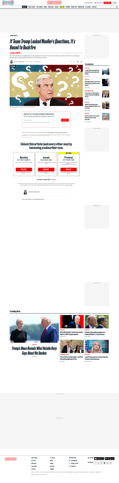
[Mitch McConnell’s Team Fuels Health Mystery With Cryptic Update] (105, 85)
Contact (37, 472)
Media (45, 7)
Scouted (94, 7)
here (43, 199)
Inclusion (75, 472)
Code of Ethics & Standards (66, 472)
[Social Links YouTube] (104, 463)
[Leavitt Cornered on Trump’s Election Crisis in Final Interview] (105, 120)
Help (52, 472)
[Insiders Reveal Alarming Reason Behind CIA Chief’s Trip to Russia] (105, 108)
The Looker (39, 7)
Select (24, 170)
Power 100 (74, 7)
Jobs (44, 472)
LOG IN (114, 2)
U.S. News (88, 7)
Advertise (48, 472)
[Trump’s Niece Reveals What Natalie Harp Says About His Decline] (105, 74)
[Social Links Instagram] (101, 463)
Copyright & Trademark (95, 472)
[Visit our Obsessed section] (13, 2)
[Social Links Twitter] (98, 463)
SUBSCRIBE (107, 2)
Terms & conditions (83, 472)
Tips (41, 472)
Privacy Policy (47, 122)
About (32, 472)
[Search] (117, 7)
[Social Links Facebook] (95, 463)
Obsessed (51, 7)
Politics (62, 7)
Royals (57, 7)
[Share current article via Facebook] (71, 61)
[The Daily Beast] (54, 2)
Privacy (56, 472)
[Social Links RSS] (108, 463)
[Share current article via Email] (77, 61)
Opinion (68, 7)
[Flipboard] (111, 463)
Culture (52, 466)
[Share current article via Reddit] (81, 61)
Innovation (81, 7)
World (51, 463)
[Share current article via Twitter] (74, 61)
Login (53, 179)
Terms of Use (40, 122)
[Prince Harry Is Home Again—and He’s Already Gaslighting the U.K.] (105, 97)
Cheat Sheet (31, 7)
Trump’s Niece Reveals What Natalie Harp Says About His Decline (34, 351)
